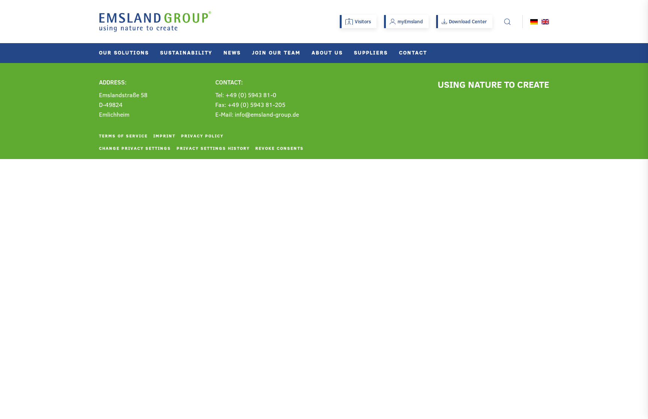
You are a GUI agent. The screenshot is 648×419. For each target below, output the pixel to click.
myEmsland (410, 21)
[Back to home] (155, 21)
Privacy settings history (213, 148)
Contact (413, 52)
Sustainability (186, 52)
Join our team (276, 52)
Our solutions (124, 52)
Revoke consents (279, 148)
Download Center (468, 21)
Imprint (164, 135)
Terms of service (123, 135)
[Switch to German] (534, 21)
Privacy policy (202, 135)
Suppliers (371, 52)
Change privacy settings (135, 148)
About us (327, 52)
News (232, 52)
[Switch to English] (545, 21)
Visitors (363, 21)
